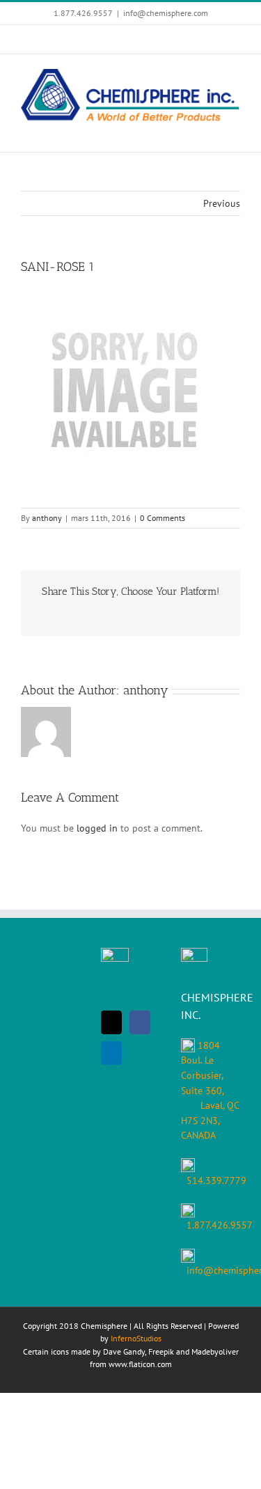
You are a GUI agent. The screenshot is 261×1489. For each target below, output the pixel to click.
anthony (47, 518)
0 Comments (162, 518)
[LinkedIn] (111, 1053)
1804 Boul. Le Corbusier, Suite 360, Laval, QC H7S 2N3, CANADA (210, 1090)
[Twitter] (111, 1022)
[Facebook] (139, 1022)
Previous (221, 203)
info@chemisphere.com (165, 13)
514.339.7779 (216, 1180)
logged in (97, 828)
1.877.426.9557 (220, 1225)
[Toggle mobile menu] (234, 130)
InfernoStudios (136, 1338)
